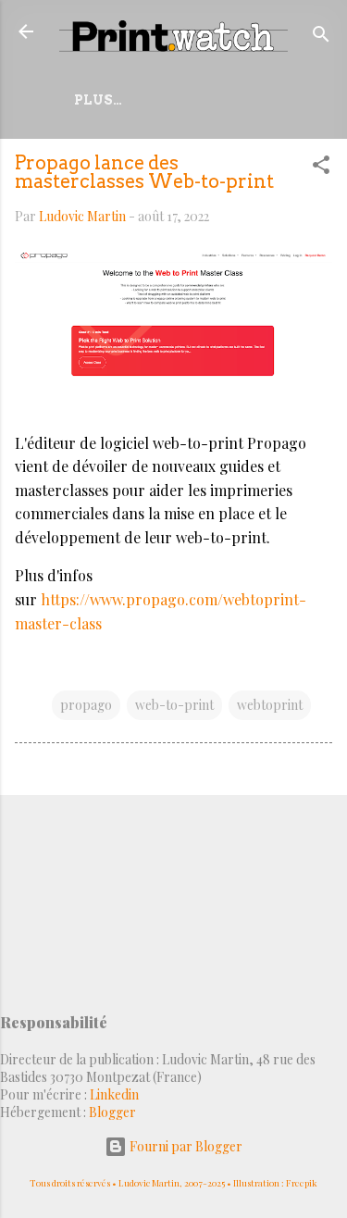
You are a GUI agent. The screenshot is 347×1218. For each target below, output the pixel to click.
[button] (321, 168)
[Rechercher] (321, 37)
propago (86, 705)
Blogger (112, 1112)
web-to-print (174, 705)
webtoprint (270, 705)
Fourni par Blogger (184, 1146)
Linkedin (114, 1094)
